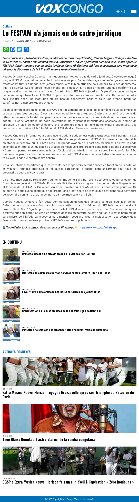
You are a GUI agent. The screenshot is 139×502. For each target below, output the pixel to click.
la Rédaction (43, 41)
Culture (7, 26)
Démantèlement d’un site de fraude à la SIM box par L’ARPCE (58, 253)
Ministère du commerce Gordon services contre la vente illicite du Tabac (66, 272)
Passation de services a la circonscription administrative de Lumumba (65, 329)
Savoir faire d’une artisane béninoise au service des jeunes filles (61, 291)
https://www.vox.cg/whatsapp (98, 227)
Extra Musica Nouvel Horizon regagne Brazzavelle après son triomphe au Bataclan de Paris (68, 394)
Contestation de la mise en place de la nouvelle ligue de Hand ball (62, 310)
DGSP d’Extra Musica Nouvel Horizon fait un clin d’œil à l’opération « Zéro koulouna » (68, 482)
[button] (133, 12)
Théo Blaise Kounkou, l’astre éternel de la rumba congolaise (49, 439)
